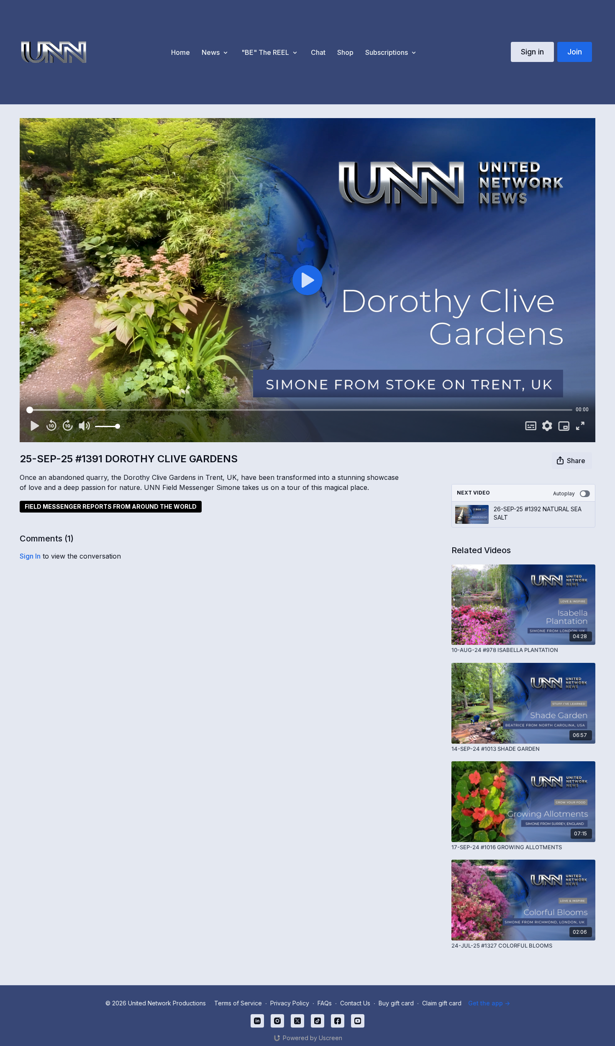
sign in (30, 556)
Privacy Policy (289, 1003)
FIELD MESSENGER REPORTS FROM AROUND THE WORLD (111, 506)
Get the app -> (489, 1003)
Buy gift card (396, 1003)
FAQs (325, 1003)
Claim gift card (441, 1003)
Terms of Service (238, 1003)
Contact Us (355, 1003)
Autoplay (564, 493)
